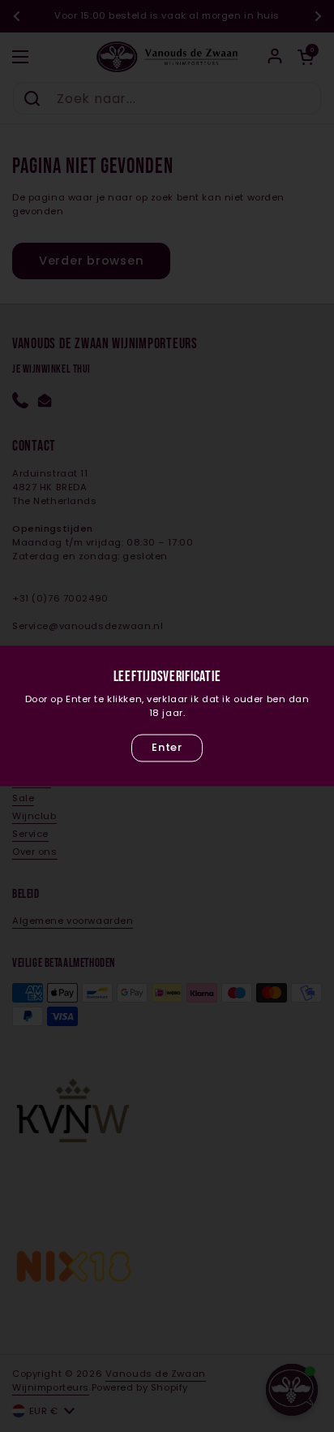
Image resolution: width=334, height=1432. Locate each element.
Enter (167, 747)
